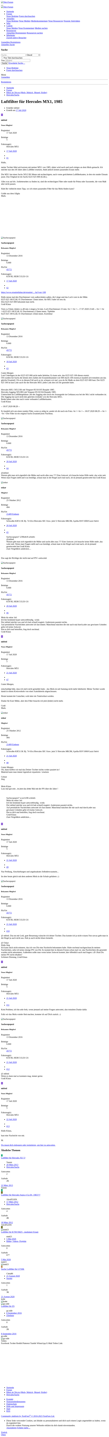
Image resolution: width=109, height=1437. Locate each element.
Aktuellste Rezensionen (16, 33)
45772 (9, 269)
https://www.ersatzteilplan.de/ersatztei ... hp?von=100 (23, 292)
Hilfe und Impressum (15, 1406)
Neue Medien (24, 21)
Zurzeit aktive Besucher (16, 38)
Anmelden (5, 77)
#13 (8, 1126)
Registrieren (6, 82)
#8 (7, 763)
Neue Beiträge (12, 16)
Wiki (8, 23)
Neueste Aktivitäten (72, 21)
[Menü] (2, 5)
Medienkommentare (39, 21)
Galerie (9, 26)
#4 (7, 468)
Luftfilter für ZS (7, 1306)
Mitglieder (10, 35)
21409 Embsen (12, 514)
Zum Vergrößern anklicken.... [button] (18, 549)
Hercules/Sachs (12, 1167)
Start (8, 1409)
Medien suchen (41, 28)
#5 (7, 532)
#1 (7, 158)
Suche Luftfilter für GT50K (12, 1269)
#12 (8, 1069)
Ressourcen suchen (35, 33)
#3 (7, 368)
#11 (7, 1005)
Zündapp (10, 1315)
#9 (7, 867)
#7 (7, 680)
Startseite (10, 11)
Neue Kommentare (26, 28)
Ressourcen (11, 30)
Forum (9, 14)
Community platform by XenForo (28, 1416)
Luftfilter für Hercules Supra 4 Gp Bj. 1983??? (20, 1195)
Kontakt (9, 1399)
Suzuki (9, 1278)
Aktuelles (10, 18)
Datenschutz (11, 1404)
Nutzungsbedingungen (15, 1401)
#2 (7, 288)
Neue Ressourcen (55, 21)
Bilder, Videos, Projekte (16, 1241)
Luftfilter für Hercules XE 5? (13, 1158)
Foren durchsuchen (27, 16)
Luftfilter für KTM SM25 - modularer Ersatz (19, 1232)
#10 (8, 931)
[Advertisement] (54, 218)
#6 (7, 613)
